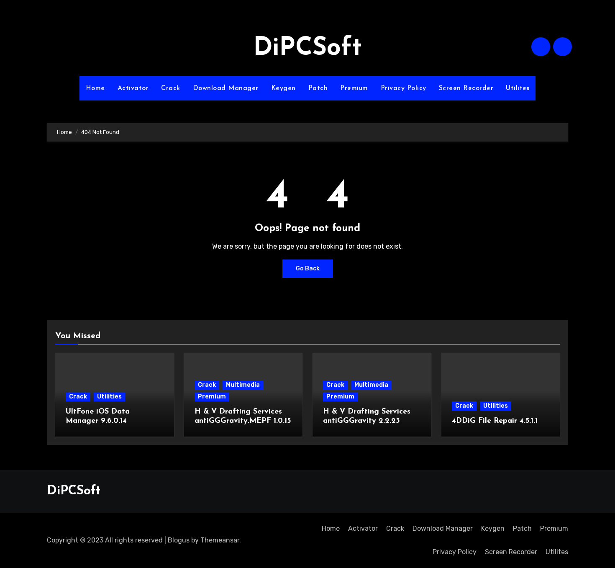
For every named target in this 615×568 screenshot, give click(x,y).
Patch (318, 88)
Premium (354, 88)
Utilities (109, 396)
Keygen (283, 88)
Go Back (308, 268)
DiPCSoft (307, 48)
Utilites (517, 88)
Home (95, 88)
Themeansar (219, 540)
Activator (133, 88)
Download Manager (226, 88)
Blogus (179, 540)
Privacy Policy (403, 88)
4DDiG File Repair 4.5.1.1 (495, 421)
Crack (170, 88)
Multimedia (243, 384)
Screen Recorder (466, 88)
